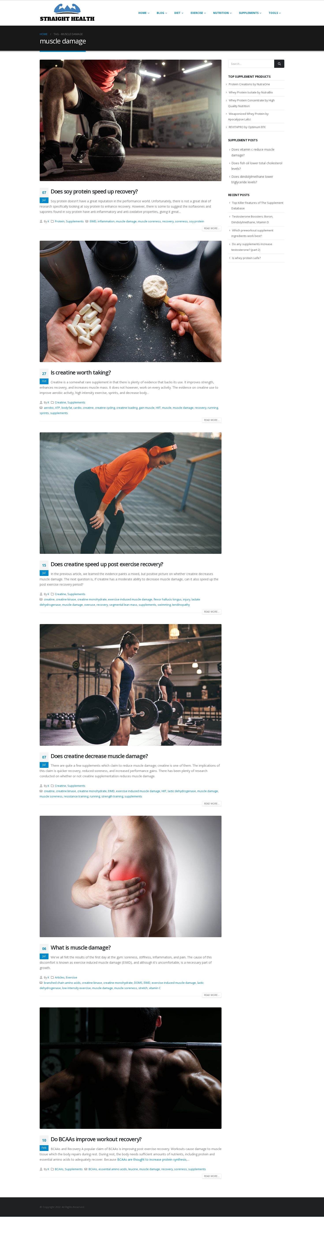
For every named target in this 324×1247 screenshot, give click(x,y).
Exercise (197, 13)
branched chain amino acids (62, 983)
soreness (181, 221)
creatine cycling (105, 408)
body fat (66, 408)
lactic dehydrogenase (182, 791)
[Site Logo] (67, 13)
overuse (89, 605)
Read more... (212, 228)
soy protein (196, 221)
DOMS (138, 983)
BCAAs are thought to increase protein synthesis (151, 1159)
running (213, 408)
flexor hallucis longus (168, 599)
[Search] (279, 64)
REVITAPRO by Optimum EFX (247, 127)
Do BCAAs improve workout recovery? (96, 1139)
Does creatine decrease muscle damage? (99, 756)
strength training (112, 796)
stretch (143, 988)
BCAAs (59, 1169)
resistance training (76, 796)
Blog (160, 13)
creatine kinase (66, 599)
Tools (273, 13)
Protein (60, 221)
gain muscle (147, 408)
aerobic (49, 408)
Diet (177, 13)
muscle (166, 408)
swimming (164, 605)
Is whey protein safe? (246, 258)
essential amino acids (113, 1169)
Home (142, 13)
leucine (133, 1169)
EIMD (93, 221)
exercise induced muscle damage (130, 599)
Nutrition (221, 13)
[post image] (131, 120)
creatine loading (127, 408)
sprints (44, 413)
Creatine (60, 402)
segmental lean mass (123, 605)
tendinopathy (181, 605)
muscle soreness (149, 221)
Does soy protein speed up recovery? (94, 191)
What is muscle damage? (80, 947)
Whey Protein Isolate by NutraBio (251, 92)
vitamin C (155, 988)
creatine (88, 408)
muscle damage (126, 221)
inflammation (106, 221)
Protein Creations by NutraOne (249, 84)
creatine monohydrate (92, 599)
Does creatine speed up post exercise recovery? (107, 564)
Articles (60, 977)
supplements (59, 413)
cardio (77, 408)
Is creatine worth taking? (81, 372)
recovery (168, 221)
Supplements (249, 13)
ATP (57, 408)
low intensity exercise (76, 988)
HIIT (158, 408)
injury (186, 599)
